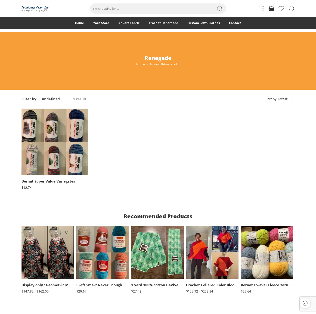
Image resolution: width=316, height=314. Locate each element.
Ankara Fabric (128, 23)
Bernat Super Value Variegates (48, 181)
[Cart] (271, 8)
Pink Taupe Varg (34, 174)
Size (24, 259)
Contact (235, 23)
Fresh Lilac (34, 153)
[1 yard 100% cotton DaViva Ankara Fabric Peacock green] (157, 252)
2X (198, 263)
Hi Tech (34, 160)
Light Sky (253, 277)
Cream (89, 263)
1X (198, 257)
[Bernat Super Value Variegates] (55, 142)
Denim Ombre (34, 146)
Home (79, 23)
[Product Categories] (261, 8)
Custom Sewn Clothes (203, 23)
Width (135, 259)
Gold (89, 277)
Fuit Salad (253, 263)
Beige (89, 250)
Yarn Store (101, 23)
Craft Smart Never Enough (99, 285)
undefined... (52, 99)
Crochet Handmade (163, 23)
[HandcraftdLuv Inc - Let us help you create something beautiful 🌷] (35, 9)
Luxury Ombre (34, 167)
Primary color (30, 139)
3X (198, 270)
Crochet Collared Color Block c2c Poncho (212, 285)
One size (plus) (34, 272)
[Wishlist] (81, 115)
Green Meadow (253, 270)
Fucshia (89, 270)
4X (198, 277)
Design (135, 274)
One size (34, 265)
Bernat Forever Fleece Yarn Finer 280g (267, 285)
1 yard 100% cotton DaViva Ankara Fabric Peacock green (157, 285)
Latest (283, 99)
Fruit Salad (253, 257)
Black (89, 257)
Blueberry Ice (253, 250)
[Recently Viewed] (305, 303)
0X (198, 250)
